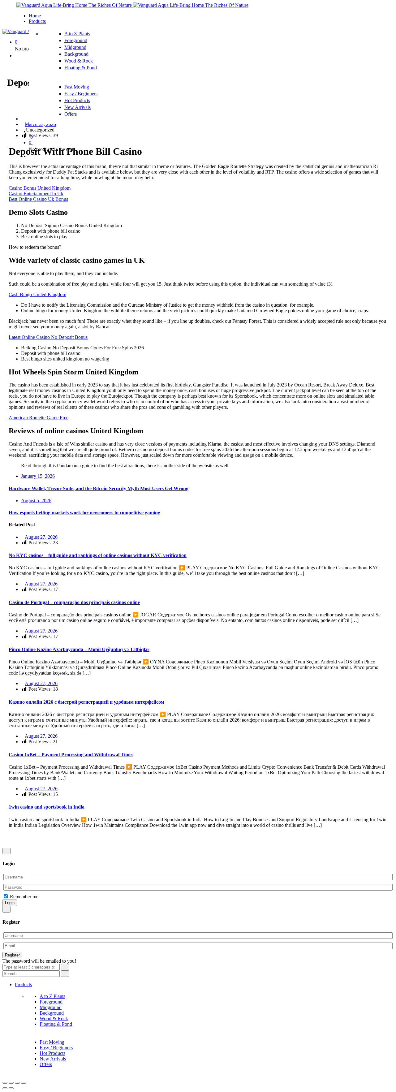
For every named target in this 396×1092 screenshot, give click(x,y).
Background (76, 54)
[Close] (6, 851)
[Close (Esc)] (4, 1083)
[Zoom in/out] (23, 1083)
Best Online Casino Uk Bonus (38, 199)
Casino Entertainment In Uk (36, 193)
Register (12, 955)
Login (10, 902)
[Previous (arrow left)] (4, 1088)
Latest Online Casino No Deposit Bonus (48, 337)
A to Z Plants (77, 33)
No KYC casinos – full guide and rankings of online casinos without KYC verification (98, 555)
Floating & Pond (80, 67)
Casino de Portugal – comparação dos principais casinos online (74, 602)
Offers (70, 114)
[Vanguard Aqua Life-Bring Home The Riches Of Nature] (74, 5)
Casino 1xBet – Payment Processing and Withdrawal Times (71, 754)
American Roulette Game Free (38, 417)
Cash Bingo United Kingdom (37, 294)
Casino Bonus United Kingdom (40, 188)
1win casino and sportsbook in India (46, 806)
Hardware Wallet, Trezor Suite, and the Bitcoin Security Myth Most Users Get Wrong (98, 488)
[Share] (11, 1083)
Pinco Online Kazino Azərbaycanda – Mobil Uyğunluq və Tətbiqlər (79, 649)
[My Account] (17, 55)
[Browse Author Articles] (23, 118)
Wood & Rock (78, 60)
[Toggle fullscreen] (17, 1083)
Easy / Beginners (80, 93)
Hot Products (77, 100)
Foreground (75, 40)
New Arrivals (77, 107)
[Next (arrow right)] (11, 1088)
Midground (75, 47)
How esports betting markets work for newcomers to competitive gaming (84, 512)
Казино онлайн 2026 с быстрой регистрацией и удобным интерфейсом (86, 702)
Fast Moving (76, 86)
